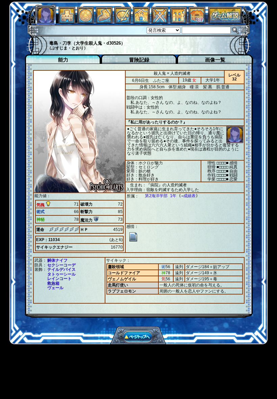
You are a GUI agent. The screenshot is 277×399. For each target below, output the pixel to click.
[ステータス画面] (45, 22)
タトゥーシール (61, 274)
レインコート (59, 278)
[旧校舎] (196, 22)
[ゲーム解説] (225, 22)
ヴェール (55, 287)
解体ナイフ (57, 260)
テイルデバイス (61, 269)
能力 (63, 60)
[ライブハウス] (159, 22)
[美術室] (122, 22)
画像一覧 (215, 60)
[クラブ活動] (178, 22)
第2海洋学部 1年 (160, 195)
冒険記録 (139, 60)
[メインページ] (66, 22)
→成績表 (188, 195)
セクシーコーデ (61, 265)
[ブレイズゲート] (141, 22)
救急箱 (53, 283)
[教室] (104, 22)
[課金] (85, 22)
